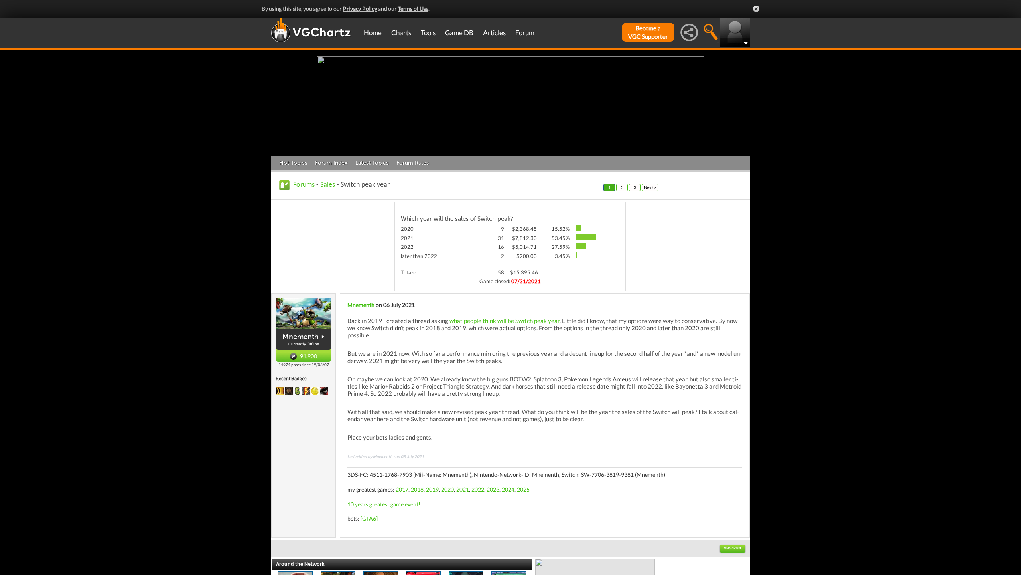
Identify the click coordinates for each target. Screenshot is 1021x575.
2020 (447, 489)
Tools (428, 32)
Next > (650, 187)
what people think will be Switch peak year (504, 320)
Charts (401, 32)
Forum (524, 32)
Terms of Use (413, 8)
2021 (462, 489)
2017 (402, 489)
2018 (417, 489)
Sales (327, 185)
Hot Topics (293, 162)
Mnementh (300, 336)
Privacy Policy (360, 8)
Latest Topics (371, 162)
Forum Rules (412, 162)
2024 (508, 489)
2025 (523, 489)
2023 (493, 489)
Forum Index (331, 162)
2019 (432, 489)
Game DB (459, 32)
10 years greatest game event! (383, 504)
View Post (732, 548)
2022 (477, 489)
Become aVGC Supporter (648, 32)
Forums (304, 185)
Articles (494, 32)
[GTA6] (369, 518)
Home (373, 32)
